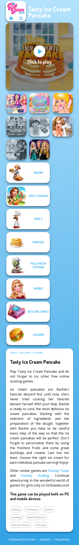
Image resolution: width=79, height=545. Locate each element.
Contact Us (45, 539)
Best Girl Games (36, 517)
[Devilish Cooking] (16, 149)
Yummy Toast (58, 470)
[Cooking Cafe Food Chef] (16, 126)
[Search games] (21, 18)
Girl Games (25, 352)
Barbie (48, 509)
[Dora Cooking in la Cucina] (39, 126)
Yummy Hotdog (35, 475)
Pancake (41, 525)
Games (13, 352)
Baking (16, 509)
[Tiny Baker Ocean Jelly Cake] (39, 103)
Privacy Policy (62, 539)
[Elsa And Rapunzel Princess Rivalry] (16, 103)
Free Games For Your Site (22, 539)
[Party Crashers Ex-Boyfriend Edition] (39, 149)
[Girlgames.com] (11, 18)
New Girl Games (21, 525)
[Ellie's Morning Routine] (62, 103)
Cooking (38, 352)
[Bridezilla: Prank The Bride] (62, 126)
